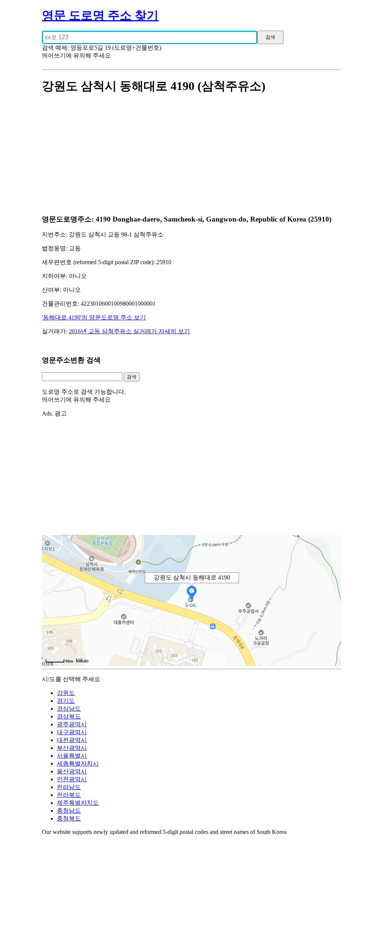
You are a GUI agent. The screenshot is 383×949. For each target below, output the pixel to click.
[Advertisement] (191, 155)
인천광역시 (72, 779)
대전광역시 (72, 740)
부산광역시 (72, 748)
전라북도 (69, 795)
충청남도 (69, 810)
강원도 (66, 693)
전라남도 (69, 787)
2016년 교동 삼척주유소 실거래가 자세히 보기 (129, 331)
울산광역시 (72, 771)
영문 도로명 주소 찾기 (100, 15)
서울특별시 (72, 755)
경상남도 (69, 708)
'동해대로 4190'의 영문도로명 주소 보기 (94, 317)
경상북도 (69, 716)
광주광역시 (72, 724)
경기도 (66, 701)
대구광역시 (72, 732)
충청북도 (69, 818)
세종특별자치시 (78, 763)
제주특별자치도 (78, 803)
